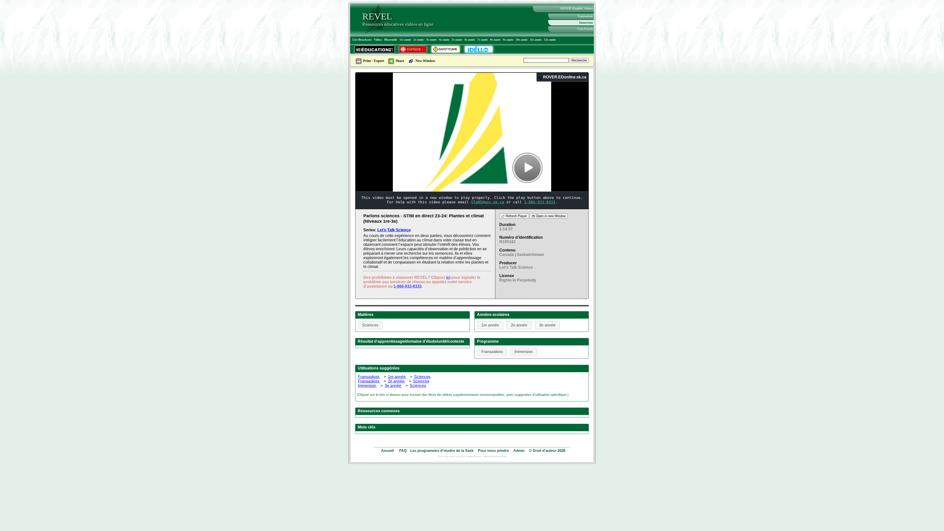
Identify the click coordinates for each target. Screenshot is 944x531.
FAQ (403, 450)
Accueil (388, 450)
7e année (482, 39)
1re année (405, 39)
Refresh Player (516, 216)
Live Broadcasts (362, 39)
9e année (508, 39)
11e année (536, 39)
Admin (519, 450)
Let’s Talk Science (394, 230)
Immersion (586, 22)
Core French (585, 29)
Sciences (422, 377)
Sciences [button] (370, 325)
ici (448, 277)
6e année (470, 39)
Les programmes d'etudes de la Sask (441, 450)
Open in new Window (550, 216)
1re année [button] (490, 325)
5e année (457, 39)
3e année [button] (547, 325)
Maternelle (390, 39)
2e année (418, 39)
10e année (522, 39)
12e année (550, 39)
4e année (444, 39)
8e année (495, 39)
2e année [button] (519, 325)
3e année (431, 39)
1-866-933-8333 (408, 286)
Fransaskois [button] (492, 352)
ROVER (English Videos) (576, 8)
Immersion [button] (524, 352)
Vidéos (378, 39)
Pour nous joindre (493, 450)
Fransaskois (585, 16)
